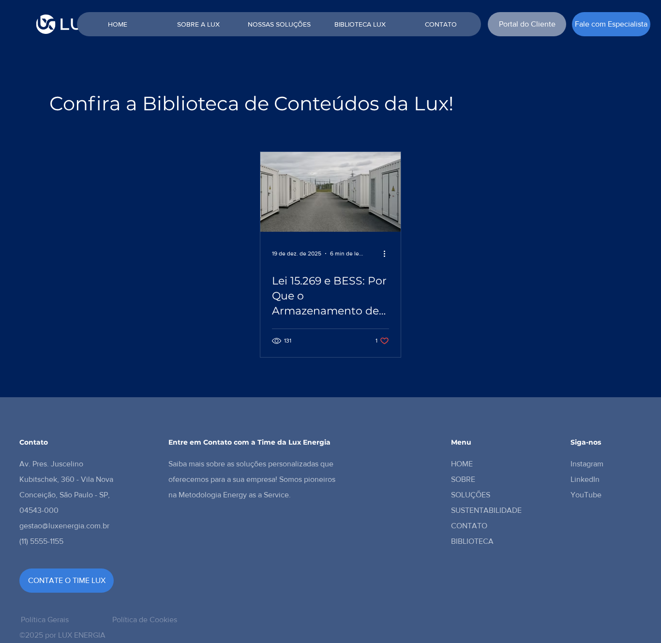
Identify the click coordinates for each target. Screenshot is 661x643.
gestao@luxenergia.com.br (64, 526)
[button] (611, 24)
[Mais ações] (387, 253)
